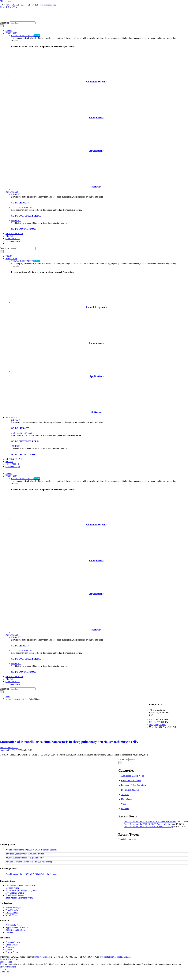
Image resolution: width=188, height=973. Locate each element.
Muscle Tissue (12, 915)
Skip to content (6, 1)
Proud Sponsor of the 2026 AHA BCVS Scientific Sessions (150, 821)
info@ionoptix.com (48, 5)
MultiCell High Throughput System (21, 890)
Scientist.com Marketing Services (116, 957)
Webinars (125, 808)
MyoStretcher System (15, 893)
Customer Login (13, 942)
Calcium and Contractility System (20, 885)
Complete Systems (96, 81)
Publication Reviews (9, 747)
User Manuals (127, 799)
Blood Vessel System (15, 895)
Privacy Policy (12, 952)
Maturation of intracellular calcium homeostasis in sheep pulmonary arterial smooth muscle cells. (69, 742)
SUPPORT (16, 220)
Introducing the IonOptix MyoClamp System (25, 854)
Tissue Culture (12, 912)
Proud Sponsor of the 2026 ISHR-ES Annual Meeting (147, 824)
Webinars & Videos (14, 925)
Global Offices (12, 945)
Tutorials (125, 794)
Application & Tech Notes (132, 776)
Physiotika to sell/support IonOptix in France (25, 858)
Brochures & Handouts (131, 780)
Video (123, 804)
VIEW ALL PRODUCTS (25, 35)
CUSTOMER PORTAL (21, 207)
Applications (96, 150)
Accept (3, 969)
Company (10, 947)
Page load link (6, 962)
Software (96, 186)
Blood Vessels (12, 910)
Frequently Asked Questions (133, 785)
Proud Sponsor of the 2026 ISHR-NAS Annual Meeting (148, 826)
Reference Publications (15, 930)
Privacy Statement (8, 967)
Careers (9, 949)
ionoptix (3, 750)
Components (96, 117)
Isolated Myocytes (13, 908)
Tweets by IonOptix (127, 839)
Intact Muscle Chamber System (19, 898)
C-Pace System (12, 888)
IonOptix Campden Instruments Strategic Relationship (29, 862)
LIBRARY (16, 194)
